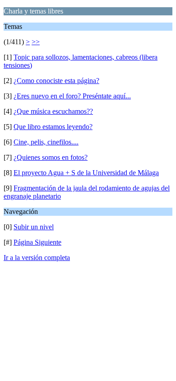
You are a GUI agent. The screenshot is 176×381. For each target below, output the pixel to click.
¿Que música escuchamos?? (53, 111)
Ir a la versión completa (37, 257)
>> (36, 42)
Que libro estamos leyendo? (53, 126)
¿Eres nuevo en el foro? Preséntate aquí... (72, 96)
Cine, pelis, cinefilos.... (46, 142)
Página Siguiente (37, 242)
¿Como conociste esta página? (56, 80)
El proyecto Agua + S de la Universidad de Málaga (86, 173)
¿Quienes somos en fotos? (51, 157)
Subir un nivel (34, 227)
